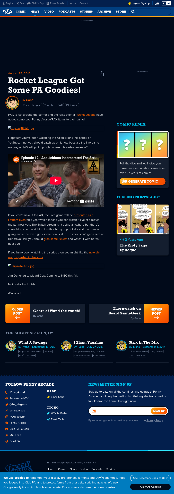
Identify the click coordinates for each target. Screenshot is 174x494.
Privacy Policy (154, 420)
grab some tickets (55, 239)
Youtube (49, 105)
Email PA (15, 441)
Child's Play (38, 3)
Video (84, 469)
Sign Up (145, 3)
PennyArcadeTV (19, 398)
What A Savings (32, 343)
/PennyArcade (18, 392)
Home (50, 469)
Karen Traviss (99, 355)
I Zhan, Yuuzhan (88, 343)
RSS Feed (15, 435)
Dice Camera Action (139, 351)
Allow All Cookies (150, 487)
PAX (22, 3)
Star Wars (101, 351)
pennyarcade (17, 410)
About (73, 3)
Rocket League (32, 105)
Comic (62, 469)
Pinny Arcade (57, 3)
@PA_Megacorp (19, 404)
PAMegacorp (17, 417)
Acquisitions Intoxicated (30, 351)
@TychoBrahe (59, 413)
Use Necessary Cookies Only (150, 478)
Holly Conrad (157, 351)
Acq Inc (9, 3)
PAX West (72, 105)
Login (135, 3)
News (73, 469)
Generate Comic (143, 181)
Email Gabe (57, 397)
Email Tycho (58, 419)
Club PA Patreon (19, 429)
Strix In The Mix (144, 343)
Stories (110, 469)
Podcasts (97, 469)
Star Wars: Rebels (82, 355)
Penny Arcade (18, 423)
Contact (84, 3)
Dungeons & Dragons (84, 351)
